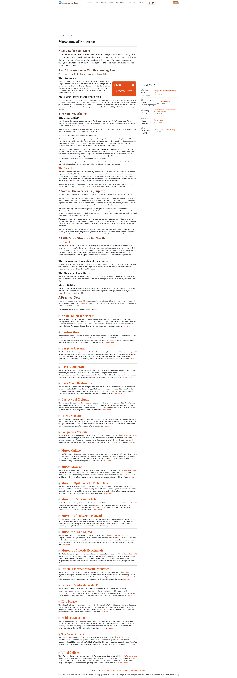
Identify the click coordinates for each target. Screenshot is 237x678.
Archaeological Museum (77, 316)
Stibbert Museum (73, 618)
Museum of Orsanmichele (79, 499)
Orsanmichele (84, 303)
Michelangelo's (64, 139)
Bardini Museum (72, 332)
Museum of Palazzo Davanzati (81, 515)
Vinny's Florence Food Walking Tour (165, 91)
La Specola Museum (75, 432)
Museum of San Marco (76, 532)
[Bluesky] (153, 3)
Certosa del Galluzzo (75, 399)
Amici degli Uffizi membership (125, 92)
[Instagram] (149, 3)
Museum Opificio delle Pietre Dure (85, 483)
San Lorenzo (158, 120)
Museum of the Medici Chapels (82, 550)
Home (60, 36)
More (141, 3)
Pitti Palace (69, 601)
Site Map (142, 670)
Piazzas (111, 3)
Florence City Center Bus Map (164, 130)
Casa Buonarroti (72, 367)
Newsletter (134, 670)
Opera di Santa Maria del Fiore (82, 585)
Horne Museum (71, 416)
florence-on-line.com (108, 670)
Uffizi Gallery (70, 652)
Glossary (125, 670)
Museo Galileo (71, 450)
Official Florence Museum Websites (85, 569)
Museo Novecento (73, 467)
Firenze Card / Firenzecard (124, 90)
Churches (104, 3)
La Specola (65, 242)
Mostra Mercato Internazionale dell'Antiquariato (165, 110)
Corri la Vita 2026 (163, 101)
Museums (96, 3)
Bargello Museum (73, 348)
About (119, 670)
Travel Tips (132, 3)
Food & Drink (120, 3)
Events (89, 3)
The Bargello (66, 168)
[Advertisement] (118, 19)
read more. (126, 326)
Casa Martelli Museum (76, 383)
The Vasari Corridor (75, 634)
